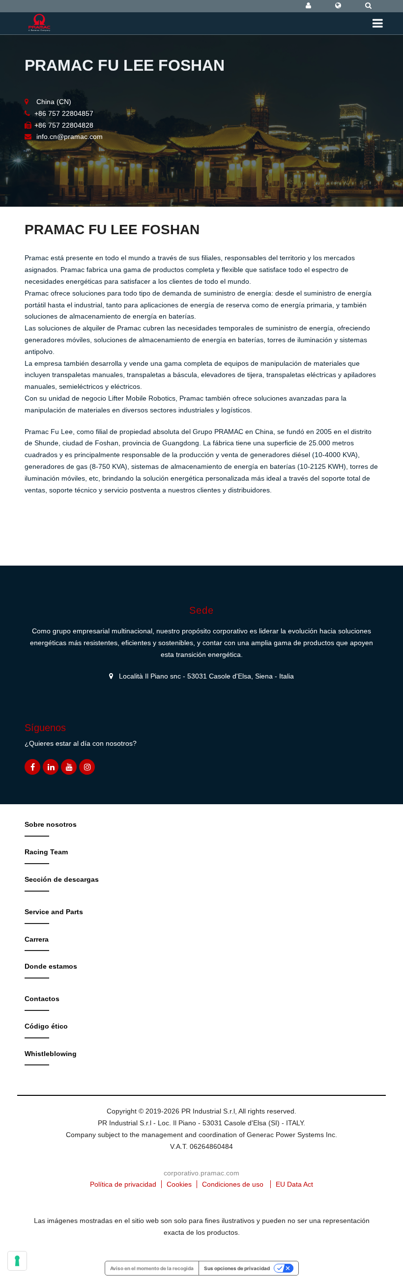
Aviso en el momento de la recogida (152, 1268)
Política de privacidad (123, 1184)
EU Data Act (294, 1184)
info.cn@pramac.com (69, 136)
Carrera (37, 939)
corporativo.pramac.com (201, 1173)
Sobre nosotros (51, 824)
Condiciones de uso (232, 1184)
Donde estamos (51, 966)
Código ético (46, 1026)
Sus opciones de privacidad (237, 1268)
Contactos (42, 999)
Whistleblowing (51, 1054)
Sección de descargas (62, 879)
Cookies (179, 1184)
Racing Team (46, 852)
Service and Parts (54, 912)
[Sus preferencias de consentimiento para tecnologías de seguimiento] (17, 1260)
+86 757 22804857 (63, 113)
